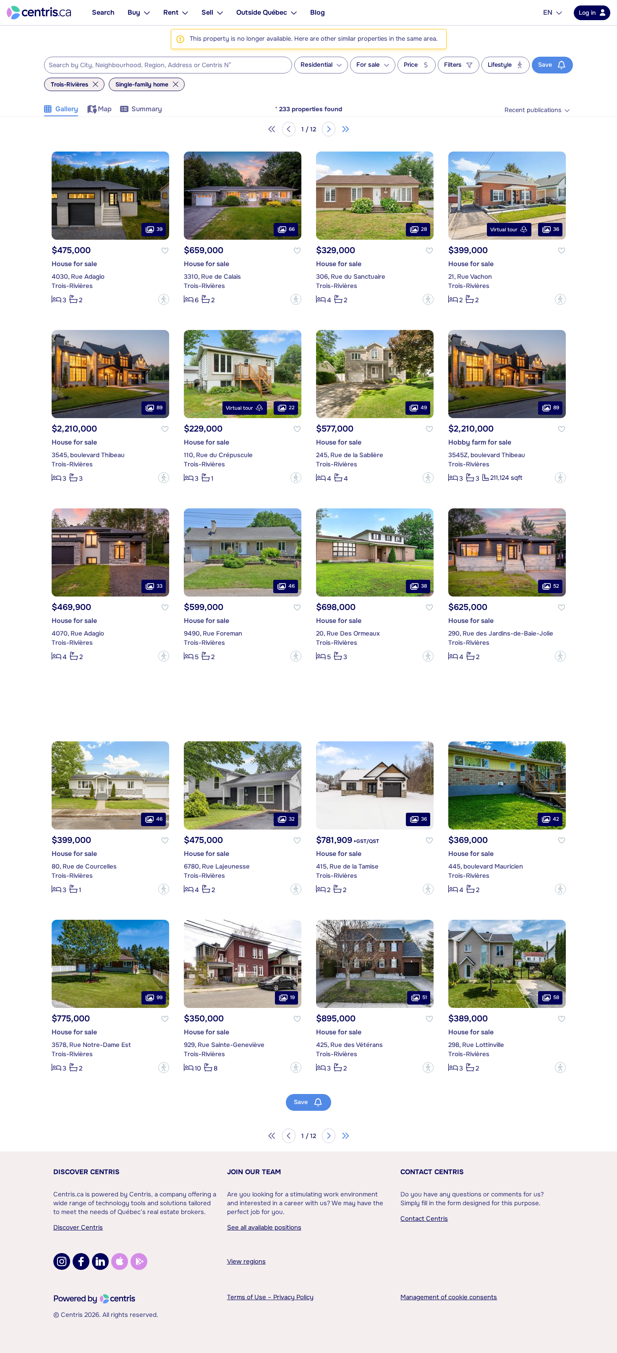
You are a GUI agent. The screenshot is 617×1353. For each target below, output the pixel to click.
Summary (146, 109)
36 (556, 229)
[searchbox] (163, 65)
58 (556, 997)
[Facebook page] (81, 1261)
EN (547, 12)
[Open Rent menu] (185, 12)
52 (556, 586)
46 (291, 586)
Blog (317, 12)
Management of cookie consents (448, 1297)
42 (556, 819)
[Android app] (139, 1261)
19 (292, 997)
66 (292, 229)
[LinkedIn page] (100, 1261)
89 (159, 407)
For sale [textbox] (368, 65)
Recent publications (533, 110)
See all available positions (264, 1227)
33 (159, 586)
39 (159, 229)
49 (424, 407)
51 (424, 997)
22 (292, 407)
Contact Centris (432, 1171)
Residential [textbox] (316, 65)
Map (105, 109)
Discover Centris (86, 1171)
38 (424, 586)
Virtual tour (504, 229)
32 (292, 819)
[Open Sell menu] (220, 12)
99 (159, 997)
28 (424, 229)
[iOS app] (119, 1261)
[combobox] (168, 65)
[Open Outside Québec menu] (293, 12)
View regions (246, 1261)
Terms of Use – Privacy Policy (270, 1297)
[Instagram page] (61, 1261)
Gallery (66, 109)
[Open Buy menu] (147, 12)
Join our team (254, 1171)
